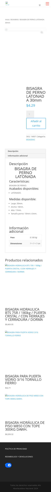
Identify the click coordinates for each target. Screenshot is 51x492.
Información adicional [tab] (18, 155)
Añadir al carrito (36, 123)
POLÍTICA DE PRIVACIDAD (16, 449)
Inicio (7, 19)
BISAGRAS (14, 19)
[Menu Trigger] (47, 3)
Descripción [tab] (13, 151)
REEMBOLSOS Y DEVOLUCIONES (19, 456)
